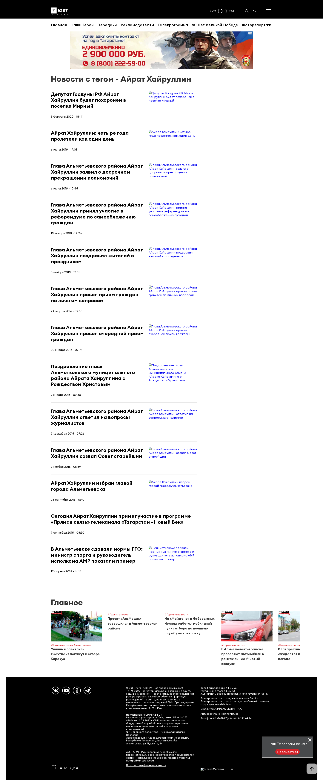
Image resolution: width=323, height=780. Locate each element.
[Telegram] (87, 690)
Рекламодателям (137, 24)
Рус (213, 11)
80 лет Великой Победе (215, 24)
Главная (59, 24)
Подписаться (287, 752)
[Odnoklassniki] (77, 690)
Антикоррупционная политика (220, 713)
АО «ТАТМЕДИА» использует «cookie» (149, 752)
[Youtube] (66, 690)
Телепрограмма (173, 24)
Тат (232, 11)
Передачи (107, 24)
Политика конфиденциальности (146, 765)
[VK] (55, 690)
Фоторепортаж (256, 24)
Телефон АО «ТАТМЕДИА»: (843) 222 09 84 (226, 718)
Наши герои (82, 24)
